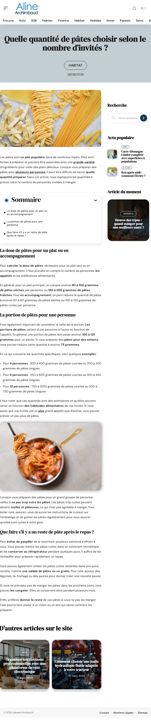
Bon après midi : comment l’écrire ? (133, 174)
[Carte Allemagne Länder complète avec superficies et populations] (112, 154)
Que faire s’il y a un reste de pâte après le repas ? (27, 234)
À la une (76, 654)
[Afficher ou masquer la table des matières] (69, 200)
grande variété (84, 162)
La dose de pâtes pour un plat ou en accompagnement (27, 212)
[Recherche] (134, 8)
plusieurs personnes (30, 172)
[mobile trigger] (7, 8)
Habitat (75, 65)
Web (24, 652)
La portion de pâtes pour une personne (24, 223)
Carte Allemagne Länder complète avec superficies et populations (133, 156)
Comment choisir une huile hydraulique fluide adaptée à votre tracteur (77, 665)
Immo (125, 147)
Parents (128, 213)
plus (41, 411)
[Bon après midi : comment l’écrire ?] (112, 172)
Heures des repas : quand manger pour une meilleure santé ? (128, 224)
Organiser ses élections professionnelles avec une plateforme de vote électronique (24, 665)
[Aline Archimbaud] (26, 8)
